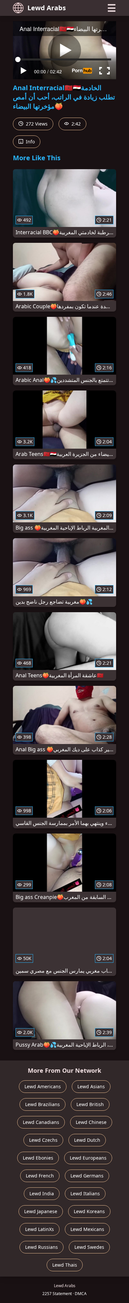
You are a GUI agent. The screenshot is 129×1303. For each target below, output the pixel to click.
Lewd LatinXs (39, 1229)
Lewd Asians (91, 1086)
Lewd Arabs (46, 7)
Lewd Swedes (89, 1247)
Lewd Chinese (91, 1122)
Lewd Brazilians (42, 1104)
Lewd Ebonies (38, 1158)
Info (29, 141)
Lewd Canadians (41, 1122)
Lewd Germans (87, 1176)
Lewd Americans (42, 1086)
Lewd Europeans (88, 1158)
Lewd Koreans (89, 1211)
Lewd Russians (41, 1247)
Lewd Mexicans (87, 1229)
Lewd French (40, 1176)
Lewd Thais (64, 1265)
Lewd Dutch (87, 1140)
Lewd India (41, 1193)
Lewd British (90, 1104)
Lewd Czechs (43, 1140)
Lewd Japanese (40, 1211)
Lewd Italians (85, 1193)
